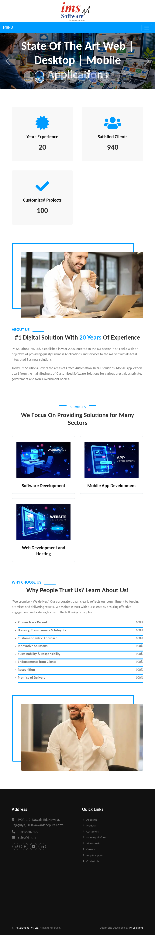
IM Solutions (136, 928)
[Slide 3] (50, 77)
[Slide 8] (104, 77)
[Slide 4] (61, 77)
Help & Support (95, 855)
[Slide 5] (72, 77)
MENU (8, 28)
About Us (91, 820)
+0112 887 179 (28, 832)
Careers (90, 849)
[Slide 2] (39, 77)
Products (91, 825)
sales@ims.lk (27, 837)
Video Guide (93, 843)
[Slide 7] (93, 77)
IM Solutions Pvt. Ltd (26, 928)
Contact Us (92, 861)
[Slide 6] (83, 77)
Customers (92, 831)
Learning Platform (96, 837)
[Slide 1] (28, 77)
